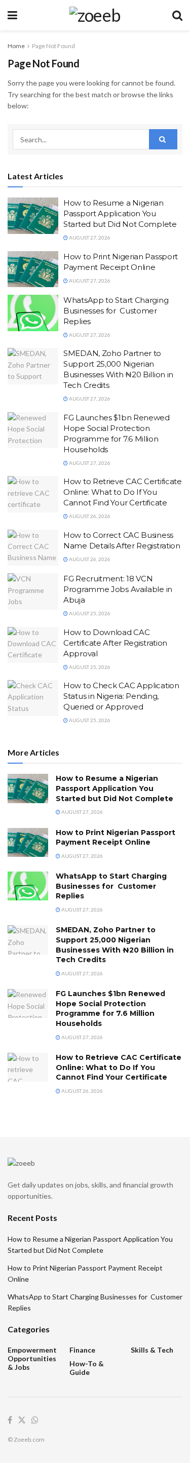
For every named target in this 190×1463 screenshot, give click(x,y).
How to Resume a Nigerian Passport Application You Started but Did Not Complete (120, 213)
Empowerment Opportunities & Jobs (32, 1358)
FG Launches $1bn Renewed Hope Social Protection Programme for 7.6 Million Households (110, 1008)
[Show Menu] (12, 15)
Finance (82, 1350)
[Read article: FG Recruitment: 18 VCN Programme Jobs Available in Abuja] (33, 591)
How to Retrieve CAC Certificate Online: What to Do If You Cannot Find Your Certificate (122, 492)
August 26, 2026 (89, 516)
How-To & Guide (86, 1367)
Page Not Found (53, 46)
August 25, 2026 (89, 613)
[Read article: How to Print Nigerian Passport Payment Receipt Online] (33, 269)
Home (16, 46)
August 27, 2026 (89, 237)
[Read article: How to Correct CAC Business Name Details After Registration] (33, 548)
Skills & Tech (152, 1350)
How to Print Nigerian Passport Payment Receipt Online (115, 837)
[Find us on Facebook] (10, 1420)
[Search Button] (177, 15)
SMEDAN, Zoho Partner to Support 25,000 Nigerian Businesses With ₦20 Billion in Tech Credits (115, 944)
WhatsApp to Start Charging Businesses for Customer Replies (115, 310)
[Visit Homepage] (95, 15)
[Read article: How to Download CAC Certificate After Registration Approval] (33, 645)
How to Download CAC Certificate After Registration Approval (115, 642)
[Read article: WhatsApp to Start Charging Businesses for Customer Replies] (33, 313)
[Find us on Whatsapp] (35, 1420)
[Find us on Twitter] (22, 1420)
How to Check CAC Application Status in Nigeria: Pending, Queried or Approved (121, 696)
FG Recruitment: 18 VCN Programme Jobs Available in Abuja (117, 589)
